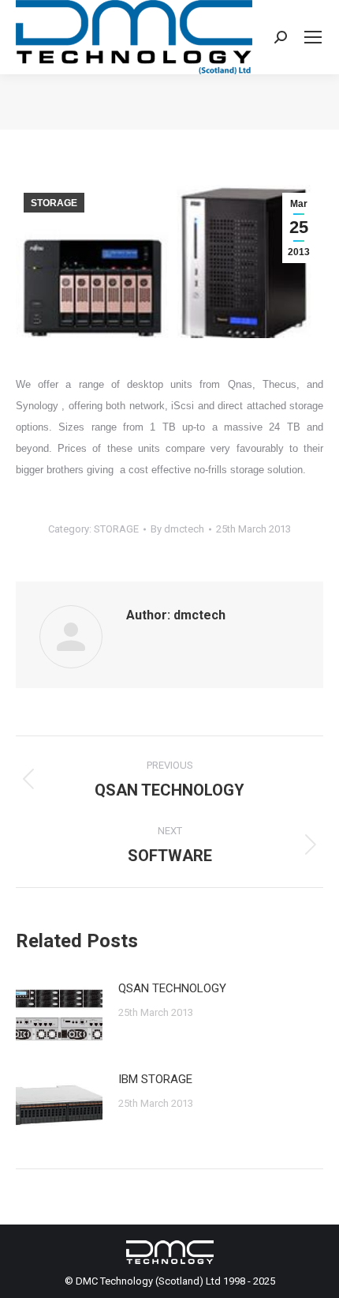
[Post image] (59, 1013)
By (177, 529)
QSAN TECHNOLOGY (172, 988)
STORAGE (54, 203)
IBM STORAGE (155, 1079)
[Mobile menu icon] (313, 37)
